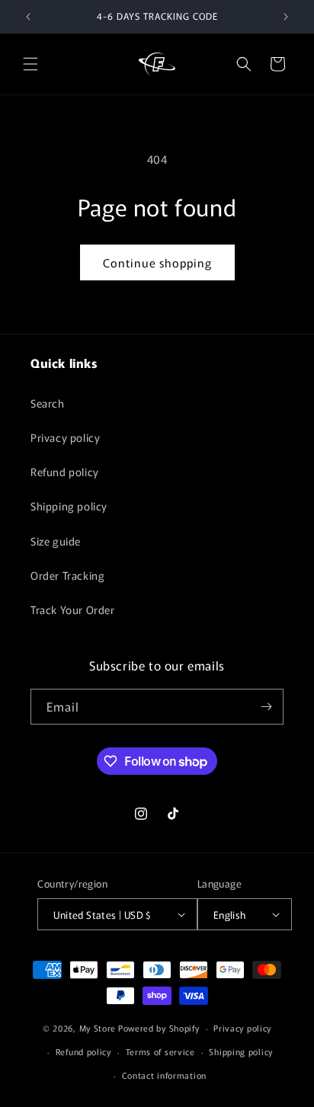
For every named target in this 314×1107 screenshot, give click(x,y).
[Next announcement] (286, 17)
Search (47, 403)
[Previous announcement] (28, 17)
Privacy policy (65, 437)
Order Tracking (67, 575)
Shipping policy (68, 506)
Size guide (55, 541)
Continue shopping (157, 262)
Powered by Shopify (159, 1028)
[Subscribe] (266, 707)
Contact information (164, 1075)
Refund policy (64, 471)
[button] (30, 64)
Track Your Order (72, 609)
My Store (98, 1028)
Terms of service (160, 1051)
